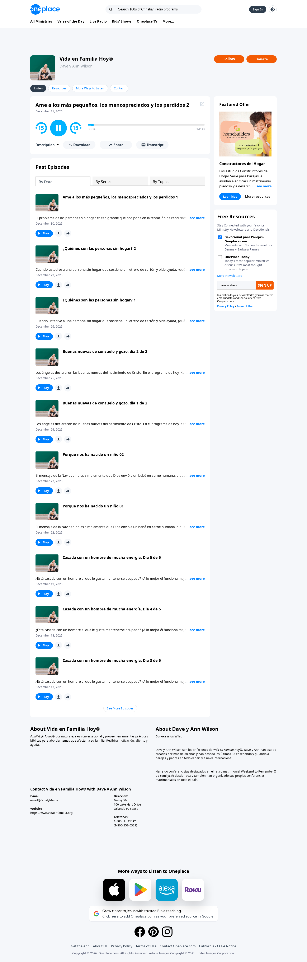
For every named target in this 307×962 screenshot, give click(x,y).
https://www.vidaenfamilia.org (51, 813)
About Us (100, 946)
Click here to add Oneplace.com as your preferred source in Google (157, 916)
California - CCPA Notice (217, 946)
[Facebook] (139, 931)
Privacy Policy (121, 946)
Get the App (80, 946)
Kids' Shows (122, 21)
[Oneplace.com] (45, 9)
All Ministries (41, 21)
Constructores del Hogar (242, 163)
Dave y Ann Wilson (76, 66)
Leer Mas (230, 196)
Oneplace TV (147, 21)
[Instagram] (167, 931)
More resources (257, 196)
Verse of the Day (70, 21)
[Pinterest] (153, 931)
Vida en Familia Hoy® (86, 58)
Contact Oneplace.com (178, 946)
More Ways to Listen (90, 88)
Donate (261, 59)
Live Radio (98, 21)
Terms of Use (146, 946)
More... (168, 21)
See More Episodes (120, 708)
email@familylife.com (45, 800)
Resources (59, 88)
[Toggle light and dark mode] (273, 9)
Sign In (258, 9)
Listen (38, 88)
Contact (119, 88)
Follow (229, 59)
